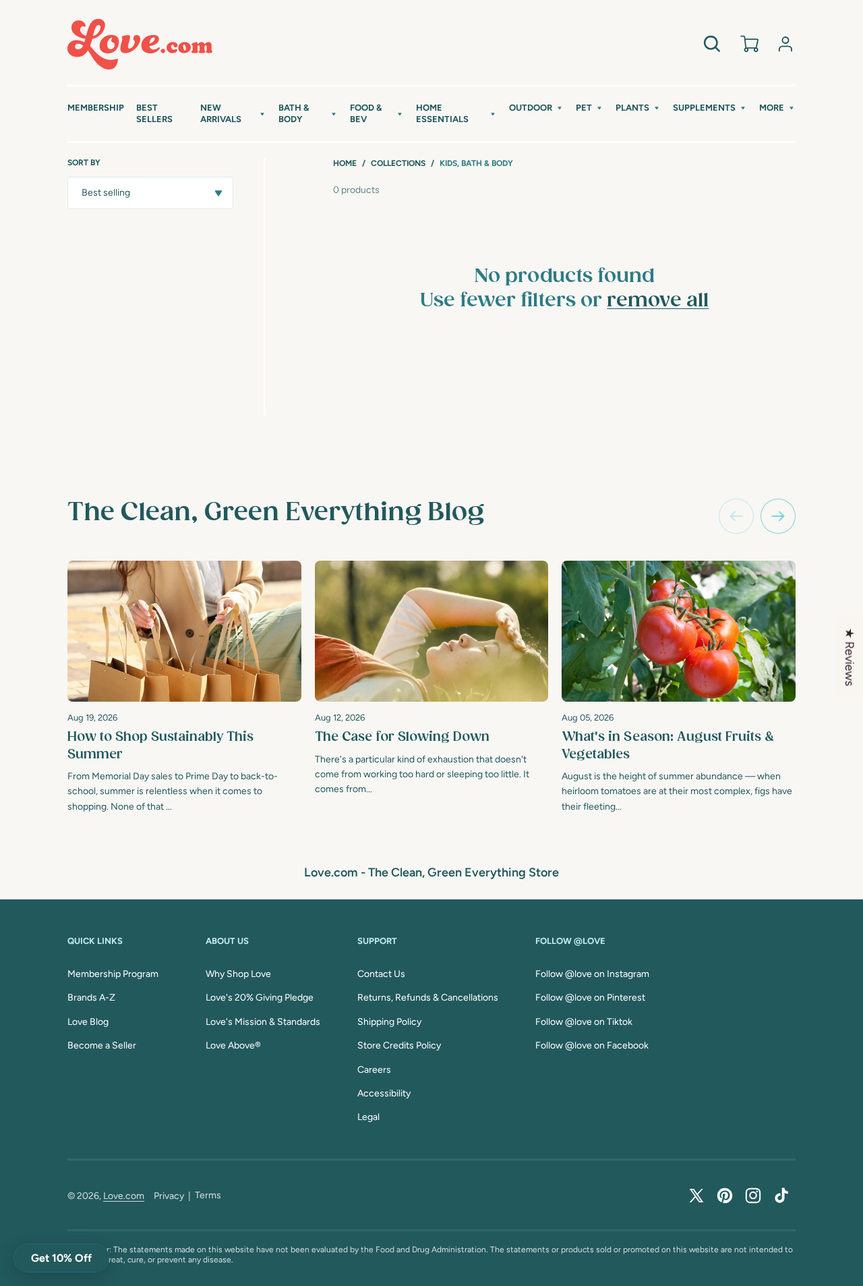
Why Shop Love (238, 974)
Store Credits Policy (399, 1045)
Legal (368, 1117)
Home (345, 163)
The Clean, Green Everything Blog (275, 513)
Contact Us (381, 974)
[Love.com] (139, 44)
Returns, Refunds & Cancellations (427, 997)
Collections (398, 163)
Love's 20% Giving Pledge (260, 997)
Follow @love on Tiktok (583, 1022)
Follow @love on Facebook (592, 1045)
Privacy (169, 1196)
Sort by (83, 162)
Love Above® (233, 1045)
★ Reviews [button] (849, 657)
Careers (374, 1069)
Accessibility (384, 1093)
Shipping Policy (389, 1022)
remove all (658, 300)
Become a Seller (101, 1045)
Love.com (123, 1196)
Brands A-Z (91, 997)
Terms (208, 1195)
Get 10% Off (61, 1258)
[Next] (778, 516)
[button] (233, 114)
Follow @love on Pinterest (590, 997)
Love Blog (88, 1022)
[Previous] (736, 516)
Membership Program (112, 974)
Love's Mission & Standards (263, 1022)
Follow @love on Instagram (592, 974)
